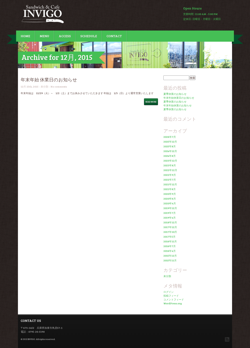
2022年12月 (170, 170)
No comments (59, 86)
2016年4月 (169, 251)
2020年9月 (169, 194)
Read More (150, 101)
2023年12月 (170, 160)
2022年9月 (169, 175)
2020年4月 (169, 203)
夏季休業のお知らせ (174, 94)
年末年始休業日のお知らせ (178, 97)
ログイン (168, 292)
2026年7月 (169, 137)
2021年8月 (169, 189)
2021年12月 (170, 184)
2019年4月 (169, 217)
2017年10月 (170, 232)
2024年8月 (169, 156)
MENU (44, 36)
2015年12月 (170, 255)
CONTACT (114, 36)
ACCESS (65, 36)
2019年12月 (170, 208)
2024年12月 (170, 151)
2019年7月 (169, 213)
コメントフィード (173, 299)
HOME (25, 36)
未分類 (44, 86)
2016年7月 (169, 246)
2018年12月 (170, 222)
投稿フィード (171, 295)
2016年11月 (170, 241)
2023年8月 (169, 165)
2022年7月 (169, 179)
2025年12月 (170, 141)
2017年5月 (169, 236)
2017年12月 (170, 227)
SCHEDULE (88, 36)
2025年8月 (169, 146)
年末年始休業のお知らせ (177, 105)
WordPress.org (172, 303)
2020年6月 (169, 198)
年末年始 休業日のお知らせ (49, 79)
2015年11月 (170, 260)
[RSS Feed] (227, 339)
